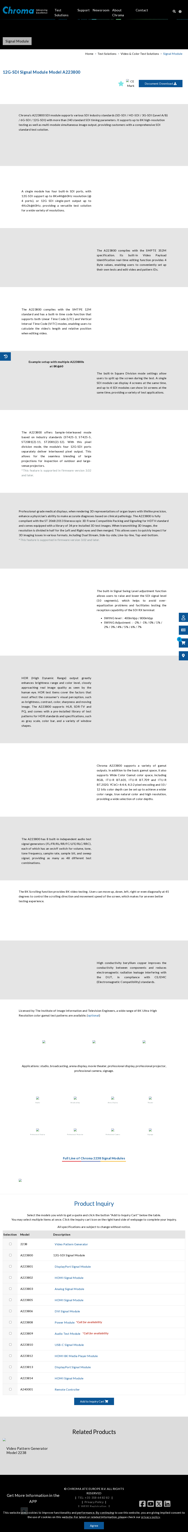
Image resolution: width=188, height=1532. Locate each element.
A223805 (26, 1300)
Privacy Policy (94, 1502)
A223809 (26, 1333)
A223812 (26, 1355)
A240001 (26, 1389)
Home (89, 53)
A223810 (26, 1344)
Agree (94, 1525)
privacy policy (150, 1517)
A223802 (26, 1277)
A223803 (26, 1288)
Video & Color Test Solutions (140, 53)
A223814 (26, 1378)
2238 (23, 1244)
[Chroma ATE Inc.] (25, 10)
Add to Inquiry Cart (92, 1401)
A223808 (26, 1322)
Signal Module (172, 53)
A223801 (26, 1266)
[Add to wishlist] (121, 83)
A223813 (26, 1367)
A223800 (26, 1255)
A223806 (26, 1311)
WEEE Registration (94, 1506)
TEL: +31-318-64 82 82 (94, 1497)
